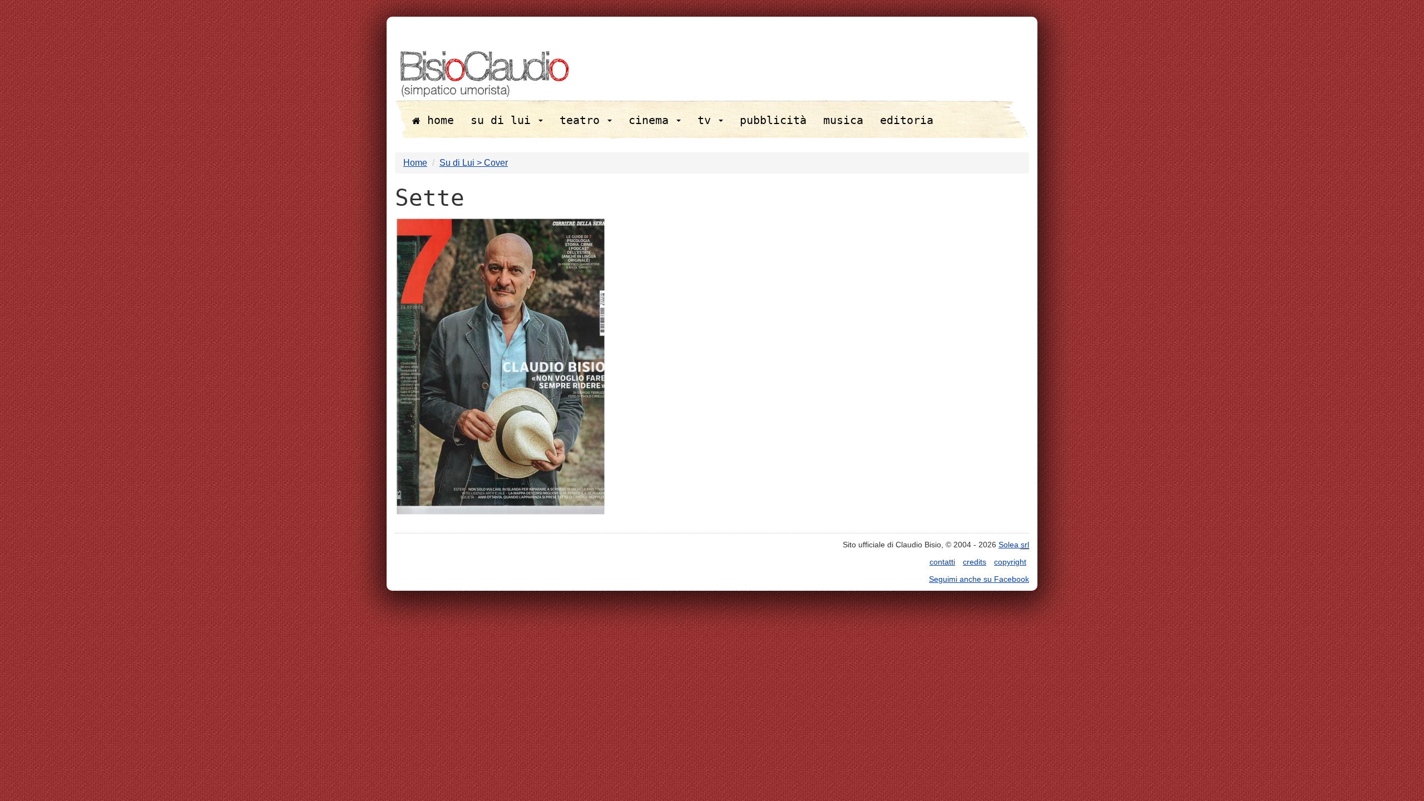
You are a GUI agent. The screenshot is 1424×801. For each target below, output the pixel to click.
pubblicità (773, 120)
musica (843, 120)
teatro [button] (583, 120)
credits (974, 561)
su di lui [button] (504, 120)
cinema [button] (652, 120)
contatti (942, 561)
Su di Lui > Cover (473, 162)
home (437, 120)
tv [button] (708, 120)
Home (415, 162)
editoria (906, 120)
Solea (1013, 544)
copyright (1010, 561)
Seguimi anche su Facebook (979, 579)
